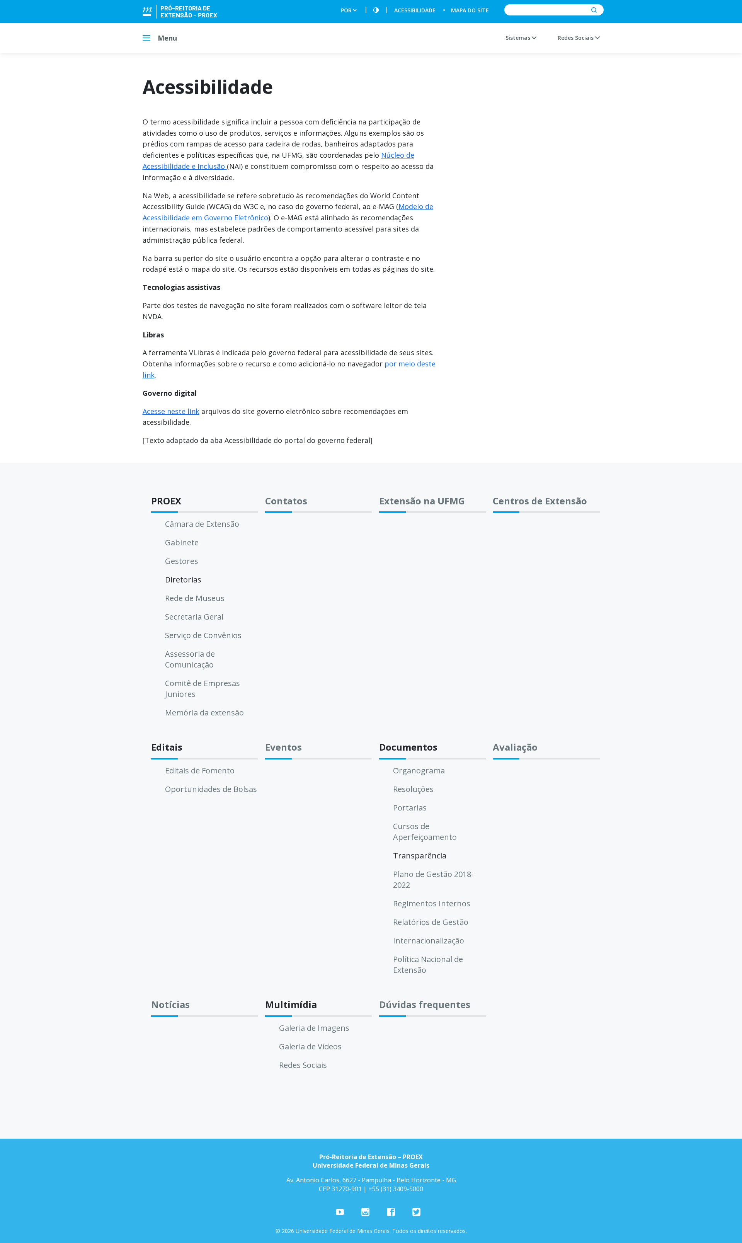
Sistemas (518, 37)
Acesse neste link (171, 411)
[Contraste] (376, 10)
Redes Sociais (576, 37)
